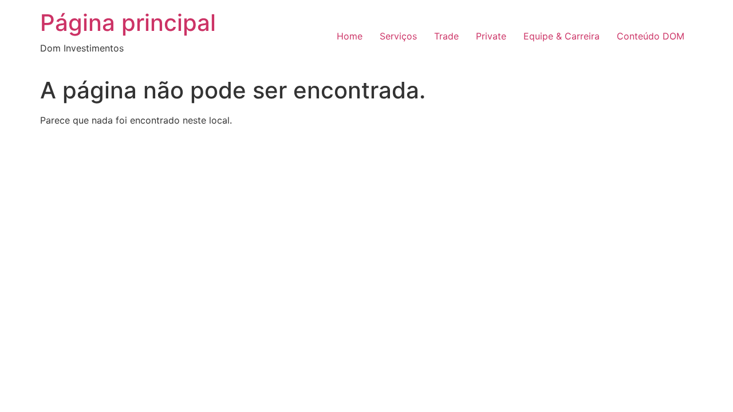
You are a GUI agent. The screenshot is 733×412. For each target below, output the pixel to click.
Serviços (398, 36)
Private (491, 36)
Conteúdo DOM (650, 36)
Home (349, 36)
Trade (446, 36)
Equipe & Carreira (561, 36)
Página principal (128, 23)
